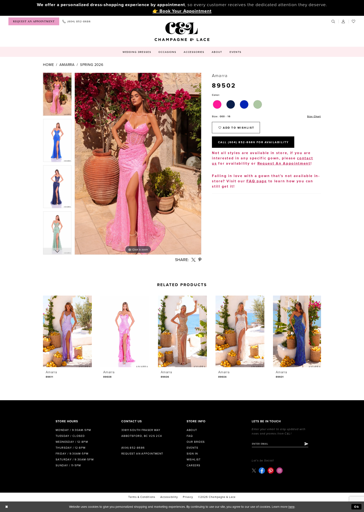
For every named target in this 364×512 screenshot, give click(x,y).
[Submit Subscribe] (306, 443)
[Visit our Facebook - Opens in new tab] (262, 470)
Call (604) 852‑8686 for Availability (253, 142)
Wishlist (194, 459)
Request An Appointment (283, 163)
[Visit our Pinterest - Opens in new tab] (271, 470)
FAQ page (256, 181)
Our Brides (196, 442)
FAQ (190, 436)
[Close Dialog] (7, 507)
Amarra (67, 65)
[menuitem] (33, 21)
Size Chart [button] (314, 116)
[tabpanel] (57, 96)
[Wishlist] (354, 21)
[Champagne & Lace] (182, 31)
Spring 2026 (91, 65)
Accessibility (169, 497)
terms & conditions (141, 497)
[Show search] (333, 21)
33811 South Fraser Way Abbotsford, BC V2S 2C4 (141, 433)
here (291, 507)
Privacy (188, 497)
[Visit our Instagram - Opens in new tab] (279, 470)
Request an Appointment (142, 453)
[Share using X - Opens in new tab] (193, 259)
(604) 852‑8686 (133, 447)
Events (192, 447)
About (192, 430)
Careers (194, 465)
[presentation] (67, 331)
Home (48, 65)
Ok (356, 507)
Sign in (192, 453)
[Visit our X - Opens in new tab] (254, 470)
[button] (344, 21)
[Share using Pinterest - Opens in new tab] (200, 259)
